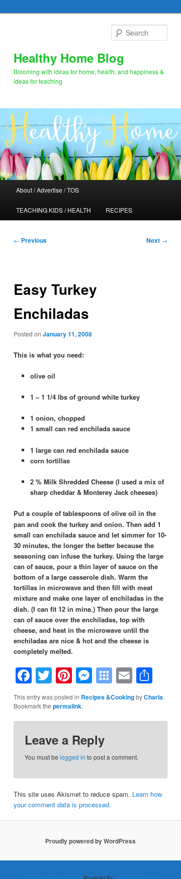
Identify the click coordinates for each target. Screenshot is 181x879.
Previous (30, 240)
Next (156, 240)
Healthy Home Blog (69, 57)
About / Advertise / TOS (47, 190)
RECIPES (119, 210)
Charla (153, 696)
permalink (67, 706)
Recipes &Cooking (107, 696)
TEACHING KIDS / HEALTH (53, 210)
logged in (72, 757)
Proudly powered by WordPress (90, 840)
